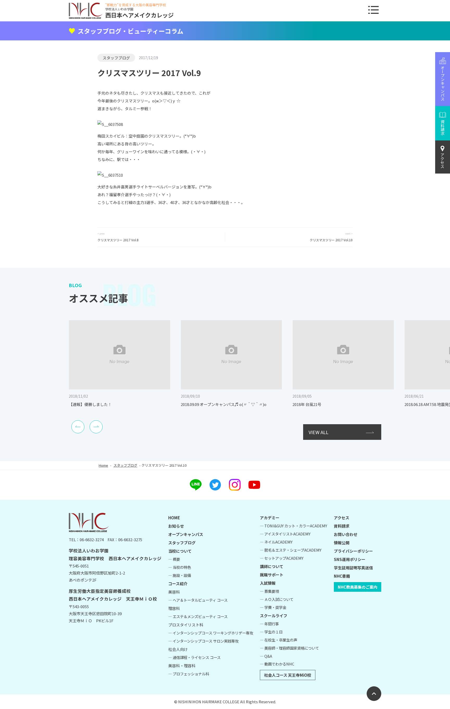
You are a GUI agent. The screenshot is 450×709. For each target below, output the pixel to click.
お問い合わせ (345, 534)
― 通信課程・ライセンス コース (194, 657)
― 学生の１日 (271, 631)
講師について (271, 566)
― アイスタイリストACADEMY (285, 534)
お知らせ (176, 526)
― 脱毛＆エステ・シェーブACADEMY (290, 550)
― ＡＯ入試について (276, 599)
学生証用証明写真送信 (353, 567)
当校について (180, 551)
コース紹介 (178, 583)
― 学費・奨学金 (273, 607)
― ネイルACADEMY (276, 542)
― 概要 (174, 559)
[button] (77, 426)
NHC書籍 (342, 576)
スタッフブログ (116, 57)
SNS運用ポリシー (349, 559)
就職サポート (271, 574)
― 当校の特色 (179, 567)
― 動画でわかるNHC (277, 664)
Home (103, 465)
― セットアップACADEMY (281, 558)
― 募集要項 (269, 591)
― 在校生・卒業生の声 (278, 640)
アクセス (442, 160)
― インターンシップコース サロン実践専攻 (203, 641)
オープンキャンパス (185, 534)
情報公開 (341, 542)
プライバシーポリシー (353, 551)
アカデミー (269, 517)
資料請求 (341, 526)
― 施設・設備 (179, 575)
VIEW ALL (318, 432)
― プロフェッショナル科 (188, 673)
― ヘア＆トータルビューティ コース (198, 600)
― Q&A (266, 656)
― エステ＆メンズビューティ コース (198, 616)
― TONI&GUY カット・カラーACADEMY (293, 525)
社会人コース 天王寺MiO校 (287, 675)
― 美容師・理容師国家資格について (289, 648)
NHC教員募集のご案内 (357, 587)
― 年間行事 (269, 623)
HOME (174, 517)
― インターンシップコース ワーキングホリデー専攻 (210, 633)
